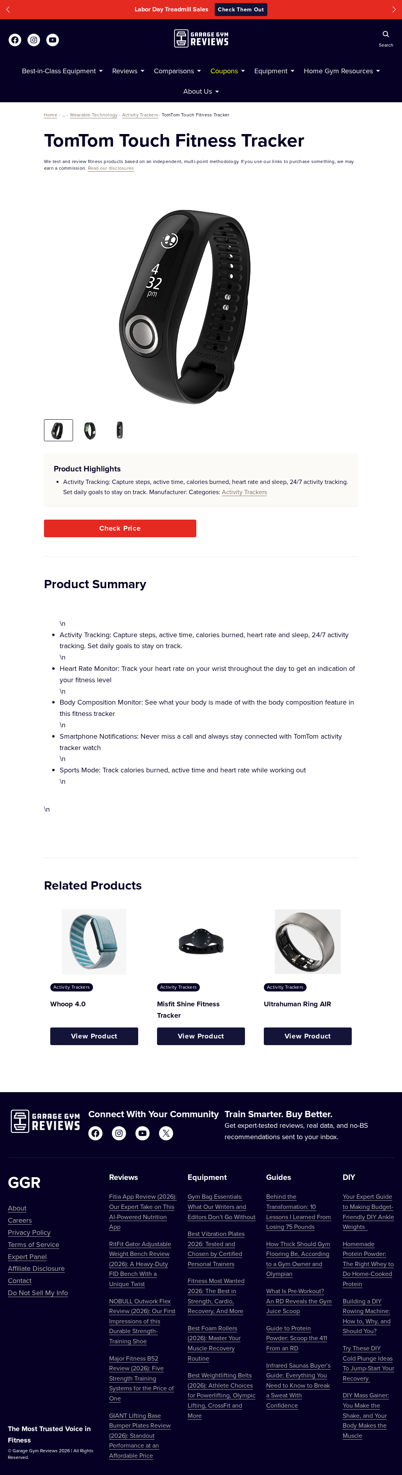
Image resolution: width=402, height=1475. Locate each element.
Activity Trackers (140, 114)
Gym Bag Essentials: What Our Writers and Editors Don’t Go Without (222, 1206)
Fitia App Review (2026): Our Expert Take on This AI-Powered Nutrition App (143, 1211)
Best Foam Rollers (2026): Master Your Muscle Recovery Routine (214, 1343)
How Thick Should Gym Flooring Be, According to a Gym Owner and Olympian (298, 1258)
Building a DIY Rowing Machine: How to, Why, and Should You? (367, 1316)
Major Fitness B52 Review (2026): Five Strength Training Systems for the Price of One (141, 1378)
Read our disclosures (111, 168)
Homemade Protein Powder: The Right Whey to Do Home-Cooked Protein (368, 1263)
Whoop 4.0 (68, 1004)
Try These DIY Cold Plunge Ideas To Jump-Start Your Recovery (368, 1363)
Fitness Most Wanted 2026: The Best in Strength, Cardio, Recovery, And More (216, 1295)
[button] (8, 9)
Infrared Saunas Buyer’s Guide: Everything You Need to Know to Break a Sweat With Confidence (298, 1385)
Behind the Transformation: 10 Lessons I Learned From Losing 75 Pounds (298, 1211)
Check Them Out (254, 9)
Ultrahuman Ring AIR (297, 1004)
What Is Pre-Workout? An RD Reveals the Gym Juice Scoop (299, 1301)
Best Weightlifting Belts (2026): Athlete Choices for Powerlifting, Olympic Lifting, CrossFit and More (222, 1395)
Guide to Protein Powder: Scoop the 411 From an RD (296, 1338)
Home (50, 114)
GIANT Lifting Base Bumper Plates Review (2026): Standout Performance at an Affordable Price (140, 1435)
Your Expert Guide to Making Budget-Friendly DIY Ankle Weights (368, 1211)
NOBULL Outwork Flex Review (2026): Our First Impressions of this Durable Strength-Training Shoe (142, 1321)
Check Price (120, 528)
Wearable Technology (94, 114)
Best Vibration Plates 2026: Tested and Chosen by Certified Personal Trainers (216, 1248)
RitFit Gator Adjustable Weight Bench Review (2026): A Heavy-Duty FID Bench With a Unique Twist (140, 1263)
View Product (94, 1036)
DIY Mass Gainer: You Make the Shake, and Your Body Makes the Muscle (366, 1415)
